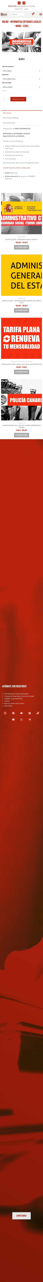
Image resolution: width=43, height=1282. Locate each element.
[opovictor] (4, 14)
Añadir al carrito (18, 99)
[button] (41, 14)
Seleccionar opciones (22, 247)
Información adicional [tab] (11, 118)
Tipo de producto (8, 66)
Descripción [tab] (7, 113)
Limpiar (4, 91)
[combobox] (18, 14)
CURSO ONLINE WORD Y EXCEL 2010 (16, 168)
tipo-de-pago (6, 83)
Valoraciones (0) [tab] (9, 123)
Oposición (5, 74)
